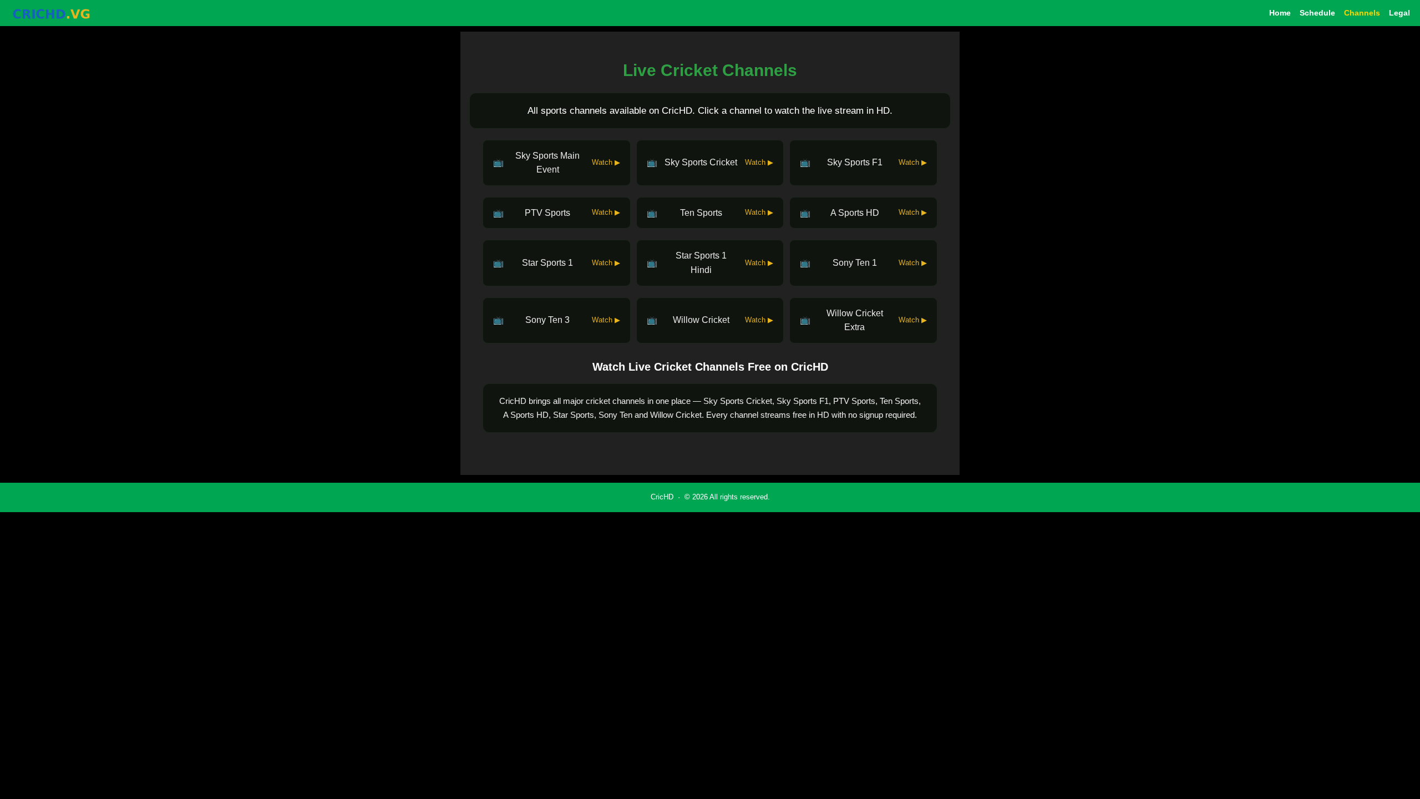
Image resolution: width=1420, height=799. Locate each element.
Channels (1362, 12)
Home (1280, 12)
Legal (1399, 12)
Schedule (1317, 12)
